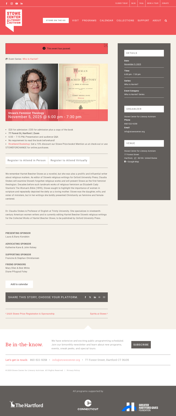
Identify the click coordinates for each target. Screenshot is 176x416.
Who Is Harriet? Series (134, 94)
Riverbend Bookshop (19, 144)
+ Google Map (132, 162)
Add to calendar (19, 284)
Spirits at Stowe (98, 313)
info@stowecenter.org (66, 359)
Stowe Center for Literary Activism (140, 117)
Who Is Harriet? (131, 84)
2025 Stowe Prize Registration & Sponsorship (31, 313)
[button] (166, 20)
